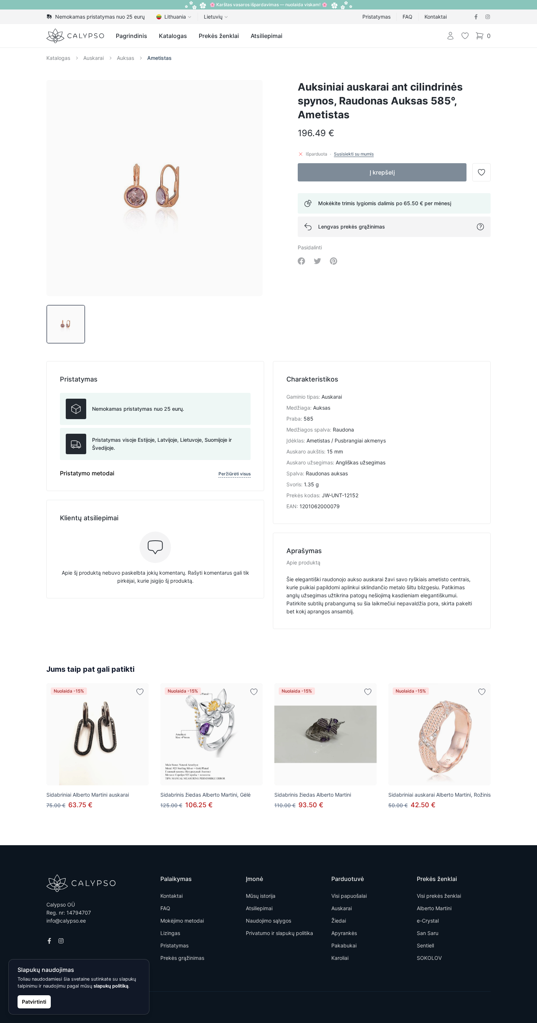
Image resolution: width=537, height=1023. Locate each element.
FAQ (407, 17)
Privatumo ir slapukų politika (279, 933)
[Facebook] (476, 16)
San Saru (427, 933)
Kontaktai (435, 17)
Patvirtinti (34, 1002)
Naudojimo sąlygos (268, 920)
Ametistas (159, 58)
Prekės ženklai (219, 35)
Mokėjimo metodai (182, 920)
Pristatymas (376, 17)
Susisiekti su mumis (354, 154)
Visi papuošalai (349, 896)
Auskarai (93, 58)
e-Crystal (428, 920)
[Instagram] (487, 16)
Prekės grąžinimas (182, 958)
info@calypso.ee (66, 920)
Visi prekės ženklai (439, 896)
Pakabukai (344, 945)
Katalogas (173, 35)
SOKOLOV (429, 958)
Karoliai (340, 958)
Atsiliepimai (266, 35)
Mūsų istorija (260, 896)
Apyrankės (344, 933)
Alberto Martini (434, 908)
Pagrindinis (131, 35)
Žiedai (338, 920)
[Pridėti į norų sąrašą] (140, 692)
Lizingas (170, 933)
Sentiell (425, 945)
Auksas (125, 58)
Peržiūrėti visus (234, 473)
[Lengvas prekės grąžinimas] (480, 226)
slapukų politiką (111, 986)
